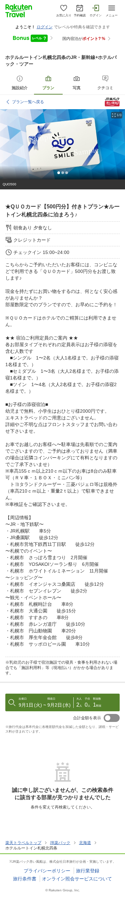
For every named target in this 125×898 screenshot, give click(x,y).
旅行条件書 (24, 878)
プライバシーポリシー (47, 870)
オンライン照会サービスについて (77, 878)
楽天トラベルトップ (23, 842)
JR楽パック (60, 842)
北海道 (85, 842)
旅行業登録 (87, 870)
